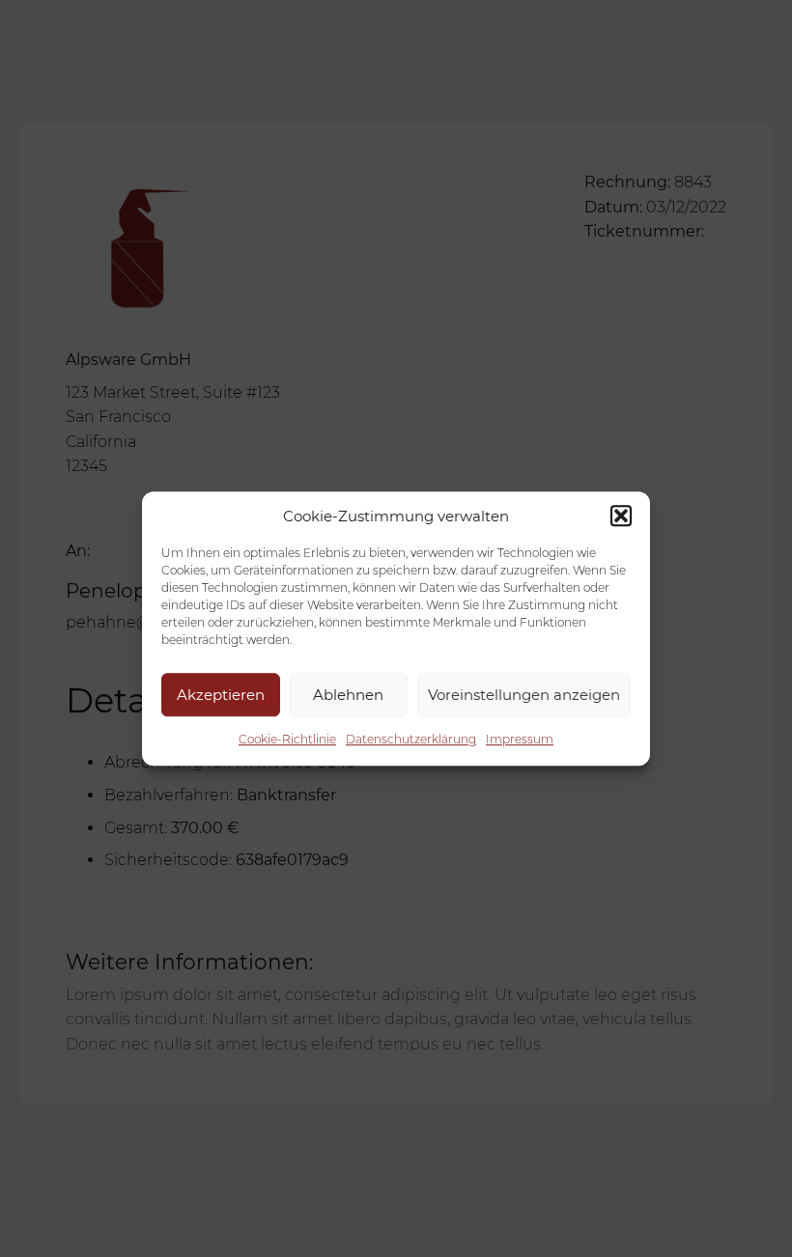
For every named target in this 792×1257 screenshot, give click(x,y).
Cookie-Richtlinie (287, 739)
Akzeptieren (221, 694)
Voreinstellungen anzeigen (524, 694)
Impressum (519, 739)
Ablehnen (348, 694)
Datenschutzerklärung (411, 739)
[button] (621, 515)
